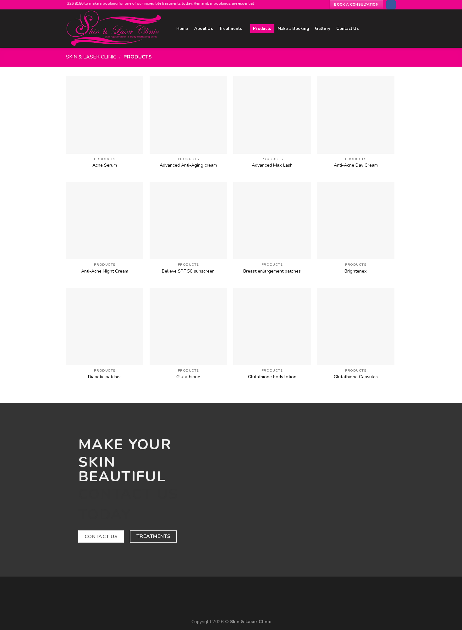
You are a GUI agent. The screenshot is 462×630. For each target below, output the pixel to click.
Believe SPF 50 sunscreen (188, 271)
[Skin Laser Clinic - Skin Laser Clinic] (115, 28)
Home (182, 28)
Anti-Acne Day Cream (356, 165)
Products (262, 28)
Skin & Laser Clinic (91, 56)
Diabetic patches (105, 377)
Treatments (230, 28)
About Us (203, 28)
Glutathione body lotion (272, 377)
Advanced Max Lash (272, 165)
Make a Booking (293, 28)
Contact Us (347, 28)
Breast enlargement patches (272, 271)
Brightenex (355, 271)
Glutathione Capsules (356, 377)
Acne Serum (104, 165)
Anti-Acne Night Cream (104, 271)
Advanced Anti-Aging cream (188, 165)
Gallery (322, 28)
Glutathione (188, 377)
